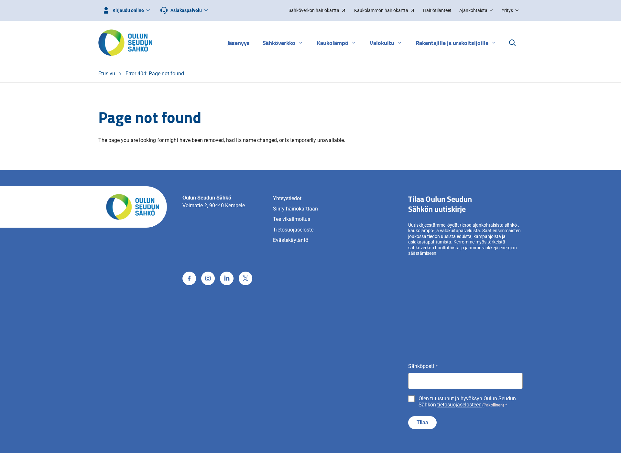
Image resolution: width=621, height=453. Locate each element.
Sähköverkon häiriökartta (313, 12)
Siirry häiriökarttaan (295, 209)
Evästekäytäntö (290, 240)
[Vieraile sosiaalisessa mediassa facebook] (189, 278)
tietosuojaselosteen (459, 405)
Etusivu (106, 73)
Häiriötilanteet (437, 10)
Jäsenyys (238, 42)
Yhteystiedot (287, 198)
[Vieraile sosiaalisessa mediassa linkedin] (227, 278)
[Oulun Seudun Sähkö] (125, 42)
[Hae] (512, 43)
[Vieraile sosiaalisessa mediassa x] (245, 278)
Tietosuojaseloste (293, 230)
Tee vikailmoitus (291, 219)
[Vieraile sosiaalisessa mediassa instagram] (208, 278)
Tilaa (422, 422)
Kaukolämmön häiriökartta (381, 12)
